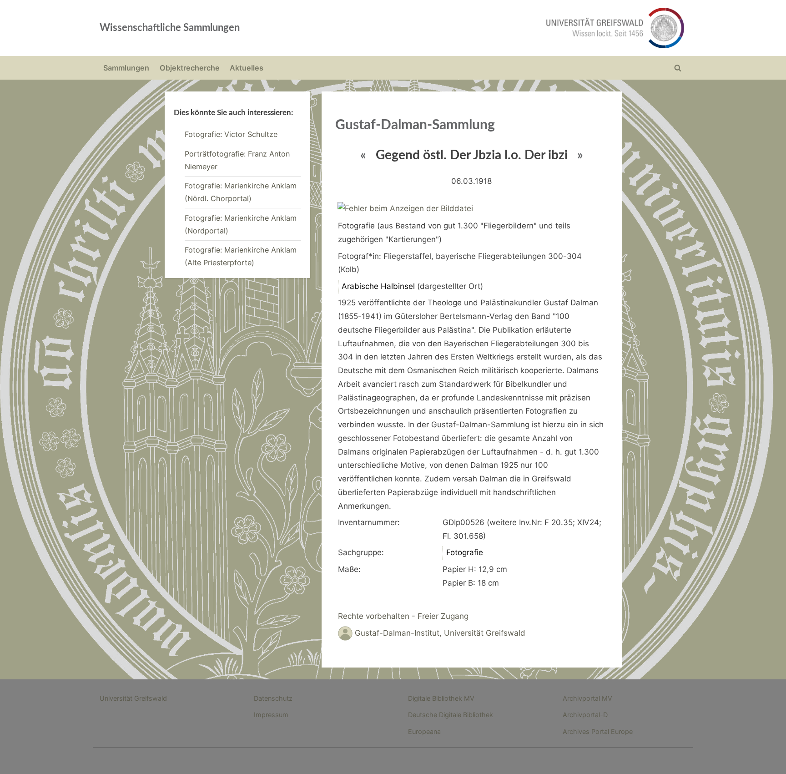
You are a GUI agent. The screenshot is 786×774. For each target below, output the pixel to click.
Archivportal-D (585, 714)
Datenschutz (273, 698)
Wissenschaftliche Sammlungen (170, 28)
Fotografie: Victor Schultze (231, 134)
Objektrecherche (190, 67)
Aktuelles (246, 67)
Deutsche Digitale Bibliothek (450, 714)
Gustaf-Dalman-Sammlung (415, 125)
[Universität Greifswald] (522, 28)
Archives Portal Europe (598, 731)
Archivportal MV (587, 698)
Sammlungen (126, 67)
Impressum (271, 714)
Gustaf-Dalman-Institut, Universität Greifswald (440, 632)
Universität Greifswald (133, 698)
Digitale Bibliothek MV (441, 698)
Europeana (424, 731)
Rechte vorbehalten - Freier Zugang (403, 616)
